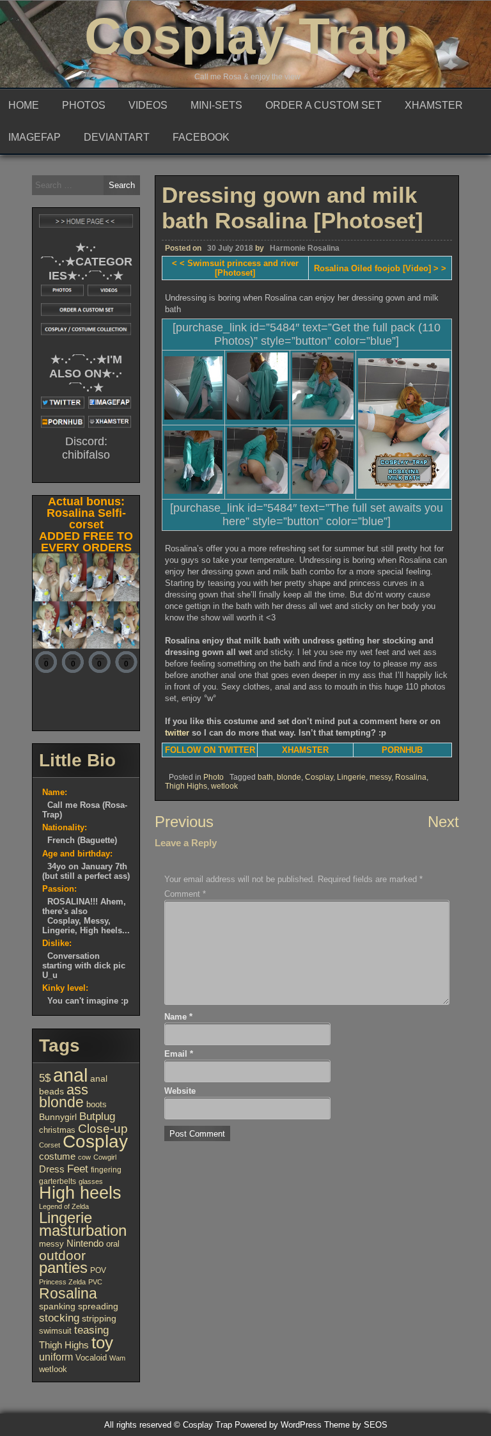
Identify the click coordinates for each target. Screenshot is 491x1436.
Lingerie (351, 777)
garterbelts (57, 1181)
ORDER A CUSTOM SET (323, 105)
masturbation (83, 1230)
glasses (91, 1181)
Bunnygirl (58, 1117)
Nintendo (85, 1243)
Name (178, 1017)
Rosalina (410, 777)
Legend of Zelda (64, 1206)
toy (102, 1342)
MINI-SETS (216, 105)
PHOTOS (83, 105)
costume (57, 1156)
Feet (77, 1168)
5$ (45, 1077)
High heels (80, 1193)
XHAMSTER (434, 105)
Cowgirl (104, 1157)
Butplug (97, 1116)
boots (96, 1104)
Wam (117, 1358)
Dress (52, 1169)
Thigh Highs (186, 786)
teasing (91, 1330)
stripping (99, 1318)
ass (77, 1090)
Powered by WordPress (278, 1425)
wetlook (224, 786)
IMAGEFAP (34, 137)
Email (178, 1054)
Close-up (103, 1128)
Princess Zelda (62, 1282)
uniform (56, 1356)
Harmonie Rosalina (304, 248)
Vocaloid (91, 1357)
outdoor (62, 1255)
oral (113, 1244)
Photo (213, 777)
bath (265, 777)
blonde (289, 777)
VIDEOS (148, 105)
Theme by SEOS (355, 1425)
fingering (106, 1169)
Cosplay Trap (245, 36)
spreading (98, 1306)
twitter (177, 733)
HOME (23, 105)
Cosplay (319, 777)
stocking (59, 1317)
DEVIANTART (117, 137)
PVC (95, 1282)
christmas (57, 1130)
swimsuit (55, 1331)
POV (98, 1270)
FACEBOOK (201, 137)
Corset (49, 1145)
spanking (57, 1306)
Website (180, 1091)
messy (380, 777)
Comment (185, 894)
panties (63, 1267)
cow (84, 1157)
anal (70, 1074)
